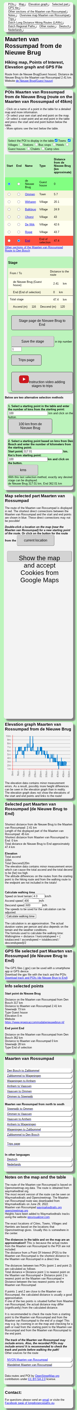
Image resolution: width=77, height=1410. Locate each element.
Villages (13, 144)
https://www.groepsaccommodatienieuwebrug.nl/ (34, 1022)
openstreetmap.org (16, 1210)
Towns (62, 140)
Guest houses (16, 149)
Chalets (35, 149)
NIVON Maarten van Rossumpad (27, 1359)
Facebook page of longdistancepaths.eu (29, 1403)
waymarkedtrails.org (49, 1207)
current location (35, 540)
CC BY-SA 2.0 (37, 1379)
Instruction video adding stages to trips (47, 384)
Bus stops (44, 144)
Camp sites (52, 149)
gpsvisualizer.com (38, 1217)
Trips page (26, 360)
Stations (28, 144)
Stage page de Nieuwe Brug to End (42, 322)
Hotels (60, 144)
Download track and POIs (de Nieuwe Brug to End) (36, 977)
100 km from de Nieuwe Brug (30, 426)
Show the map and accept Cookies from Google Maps (39, 558)
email (45, 1399)
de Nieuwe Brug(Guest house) (34, 80)
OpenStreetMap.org (47, 1375)
